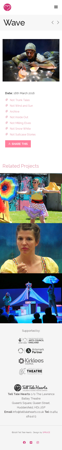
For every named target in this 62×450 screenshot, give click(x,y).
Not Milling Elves (20, 123)
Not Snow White (20, 128)
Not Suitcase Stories (23, 134)
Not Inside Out (19, 117)
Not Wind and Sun (21, 105)
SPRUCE (46, 432)
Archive (14, 111)
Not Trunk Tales (20, 100)
